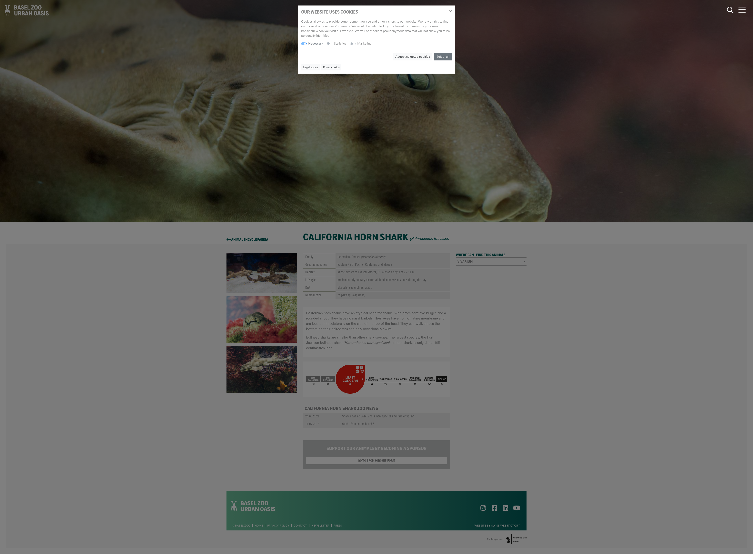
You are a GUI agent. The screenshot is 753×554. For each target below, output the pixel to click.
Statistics (340, 43)
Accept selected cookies (412, 56)
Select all (443, 56)
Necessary (315, 43)
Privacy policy (331, 67)
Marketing (364, 43)
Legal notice (310, 67)
